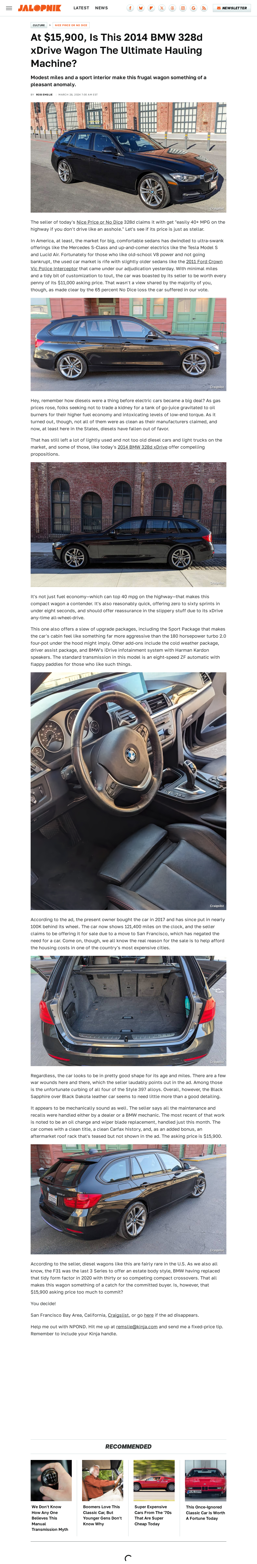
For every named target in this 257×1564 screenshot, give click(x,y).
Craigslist (118, 1315)
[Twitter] (162, 8)
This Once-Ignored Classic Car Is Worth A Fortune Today (205, 1513)
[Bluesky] (141, 8)
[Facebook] (130, 8)
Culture (39, 25)
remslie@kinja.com (137, 1326)
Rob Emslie (44, 94)
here (149, 1315)
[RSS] (204, 8)
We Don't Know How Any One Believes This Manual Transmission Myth (50, 1518)
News (101, 8)
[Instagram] (183, 8)
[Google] (193, 8)
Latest (81, 8)
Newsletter (234, 8)
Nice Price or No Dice (71, 25)
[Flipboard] (151, 8)
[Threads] (172, 8)
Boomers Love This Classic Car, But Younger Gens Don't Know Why (102, 1515)
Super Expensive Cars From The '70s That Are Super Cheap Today (153, 1515)
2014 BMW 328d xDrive (142, 447)
